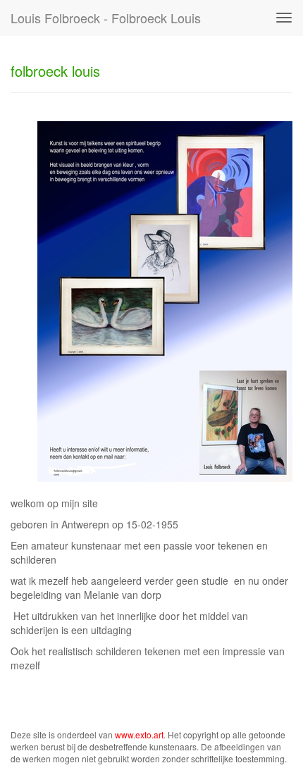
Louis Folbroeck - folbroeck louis (106, 17)
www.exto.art (139, 734)
